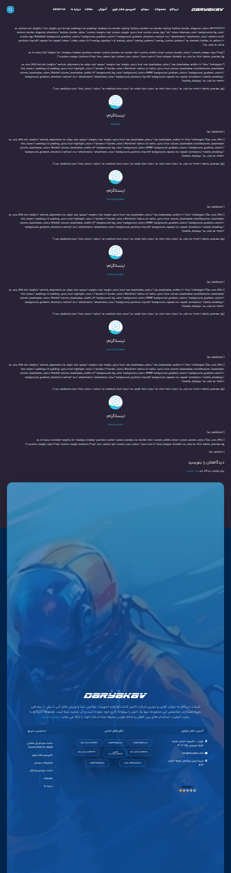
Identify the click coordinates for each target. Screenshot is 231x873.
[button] (115, 753)
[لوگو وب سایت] (207, 10)
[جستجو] (10, 9)
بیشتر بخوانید (50, 717)
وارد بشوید (193, 471)
